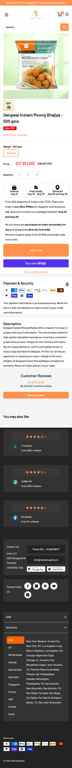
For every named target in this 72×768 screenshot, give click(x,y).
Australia (13, 677)
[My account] (6, 14)
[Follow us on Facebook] (27, 586)
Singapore (14, 684)
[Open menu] (67, 14)
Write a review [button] (36, 395)
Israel (11, 714)
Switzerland (15, 669)
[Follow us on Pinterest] (45, 586)
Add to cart (36, 250)
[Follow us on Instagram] (36, 586)
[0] (59, 14)
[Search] (64, 27)
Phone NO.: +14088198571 (46, 549)
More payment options (36, 271)
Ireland (12, 706)
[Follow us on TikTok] (27, 594)
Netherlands (15, 654)
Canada (12, 662)
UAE (10, 699)
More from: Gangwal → (17, 135)
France (12, 691)
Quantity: (8, 174)
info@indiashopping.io (46, 559)
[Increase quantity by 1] (37, 174)
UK (10, 647)
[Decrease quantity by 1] (19, 174)
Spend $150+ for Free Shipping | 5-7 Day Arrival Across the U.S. (36, 2)
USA (10, 640)
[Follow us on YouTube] (53, 586)
